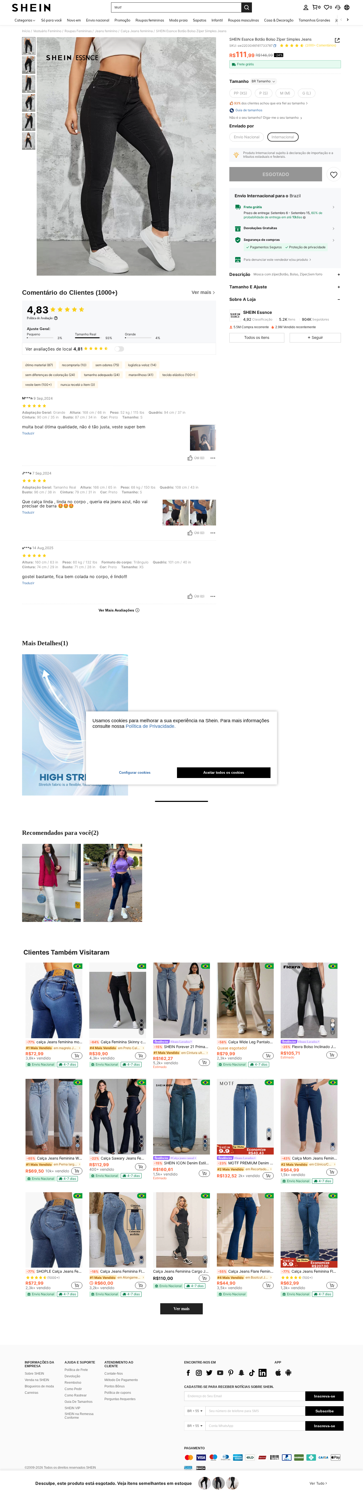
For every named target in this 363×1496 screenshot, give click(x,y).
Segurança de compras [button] (262, 240)
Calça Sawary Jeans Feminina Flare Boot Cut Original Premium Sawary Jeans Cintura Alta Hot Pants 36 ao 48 (118, 1158)
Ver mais (181, 1308)
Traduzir (28, 433)
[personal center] (306, 7)
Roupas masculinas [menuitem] (243, 20)
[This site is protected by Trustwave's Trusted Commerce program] (188, 1468)
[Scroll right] (347, 20)
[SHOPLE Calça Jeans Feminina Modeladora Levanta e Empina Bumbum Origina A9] (54, 1230)
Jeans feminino (106, 31)
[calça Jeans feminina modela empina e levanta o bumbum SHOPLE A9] (54, 1000)
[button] (338, 7)
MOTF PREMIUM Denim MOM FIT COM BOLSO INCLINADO (246, 1163)
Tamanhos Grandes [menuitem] (314, 20)
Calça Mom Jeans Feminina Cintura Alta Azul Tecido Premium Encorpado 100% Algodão (309, 1158)
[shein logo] (31, 7)
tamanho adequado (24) (102, 375)
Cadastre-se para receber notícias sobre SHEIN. (229, 1387)
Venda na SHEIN (37, 1380)
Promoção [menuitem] (122, 20)
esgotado (276, 174)
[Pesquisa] (246, 7)
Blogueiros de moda (39, 1386)
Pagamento (194, 1448)
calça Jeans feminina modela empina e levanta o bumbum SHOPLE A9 (54, 1042)
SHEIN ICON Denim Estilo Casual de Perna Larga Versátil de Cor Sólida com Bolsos (182, 1163)
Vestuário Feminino (47, 31)
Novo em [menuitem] (74, 20)
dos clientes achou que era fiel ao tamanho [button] (269, 103)
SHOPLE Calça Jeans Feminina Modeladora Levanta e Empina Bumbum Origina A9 (54, 1271)
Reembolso (73, 1382)
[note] (41, 1064)
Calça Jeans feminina (137, 31)
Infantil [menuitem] (217, 20)
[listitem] (54, 1014)
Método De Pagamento (121, 1380)
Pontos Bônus (114, 1386)
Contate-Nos (113, 1373)
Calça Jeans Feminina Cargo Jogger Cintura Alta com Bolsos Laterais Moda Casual (181, 1271)
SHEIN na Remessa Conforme (79, 1416)
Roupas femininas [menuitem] (150, 20)
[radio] (240, 93)
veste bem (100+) (38, 385)
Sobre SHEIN (34, 1373)
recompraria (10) (74, 365)
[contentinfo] (264, 1457)
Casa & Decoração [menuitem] (278, 20)
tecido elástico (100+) (178, 375)
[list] (226, 1373)
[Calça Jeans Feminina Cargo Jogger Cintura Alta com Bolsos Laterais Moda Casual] (181, 1230)
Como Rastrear (76, 1395)
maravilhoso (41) (141, 375)
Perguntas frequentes (120, 1399)
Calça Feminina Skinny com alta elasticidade (118, 1042)
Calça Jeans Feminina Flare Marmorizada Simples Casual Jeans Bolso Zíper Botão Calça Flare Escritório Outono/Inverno (118, 1271)
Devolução (72, 1376)
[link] (316, 7)
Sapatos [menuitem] (199, 20)
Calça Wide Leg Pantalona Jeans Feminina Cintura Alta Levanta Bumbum (246, 1042)
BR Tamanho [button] (261, 81)
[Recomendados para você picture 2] (112, 883)
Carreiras (31, 1393)
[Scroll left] (341, 20)
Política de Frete (76, 1370)
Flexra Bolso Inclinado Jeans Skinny (309, 1047)
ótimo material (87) (39, 365)
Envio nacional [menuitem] (97, 20)
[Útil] (190, 458)
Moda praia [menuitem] (178, 20)
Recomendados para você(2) (60, 832)
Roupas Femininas (78, 31)
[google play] (288, 1375)
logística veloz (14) (142, 365)
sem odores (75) (107, 365)
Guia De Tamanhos (78, 1402)
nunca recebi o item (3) (78, 385)
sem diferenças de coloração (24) (50, 375)
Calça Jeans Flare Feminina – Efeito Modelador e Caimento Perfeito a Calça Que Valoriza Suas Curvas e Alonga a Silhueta (246, 1271)
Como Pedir (73, 1389)
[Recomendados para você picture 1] (51, 883)
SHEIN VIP (72, 1408)
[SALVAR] (334, 174)
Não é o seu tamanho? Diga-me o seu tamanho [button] (264, 118)
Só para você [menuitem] (51, 20)
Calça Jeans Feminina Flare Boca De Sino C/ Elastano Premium (309, 1271)
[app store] (278, 1375)
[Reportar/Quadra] (213, 458)
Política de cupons (117, 1393)
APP (278, 1362)
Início (26, 31)
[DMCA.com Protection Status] (200, 1468)
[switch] (119, 349)
